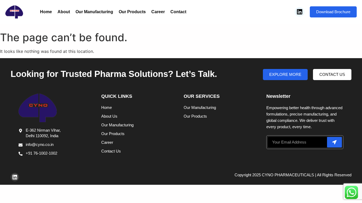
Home (46, 12)
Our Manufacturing (94, 12)
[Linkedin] (299, 12)
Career (158, 12)
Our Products (132, 12)
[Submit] (334, 142)
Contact (178, 12)
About (64, 12)
